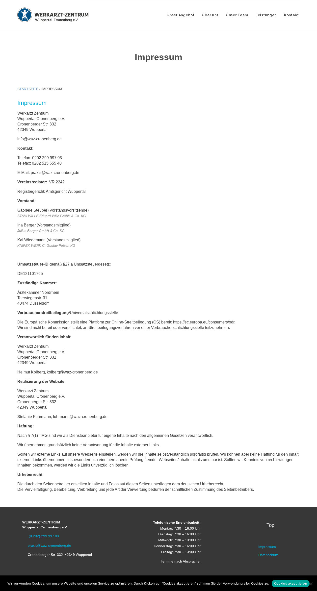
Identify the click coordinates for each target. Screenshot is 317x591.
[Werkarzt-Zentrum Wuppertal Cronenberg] (52, 15)
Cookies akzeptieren (290, 583)
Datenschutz (268, 555)
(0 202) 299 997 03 (40, 536)
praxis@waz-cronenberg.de (46, 545)
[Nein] (310, 583)
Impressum (267, 547)
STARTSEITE (27, 89)
